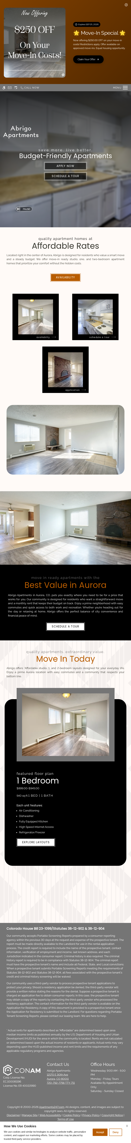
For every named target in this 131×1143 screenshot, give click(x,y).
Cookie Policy (71, 1115)
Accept (100, 1132)
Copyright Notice (112, 1115)
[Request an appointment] (16, 87)
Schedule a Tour (65, 176)
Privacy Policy (91, 1115)
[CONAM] (21, 1070)
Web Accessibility (50, 1115)
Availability (65, 277)
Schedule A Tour (65, 626)
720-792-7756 (61, 1082)
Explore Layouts (36, 842)
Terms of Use (65, 1119)
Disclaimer (13, 1115)
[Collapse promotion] (126, 5)
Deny (116, 1132)
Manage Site (30, 1115)
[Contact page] (10, 87)
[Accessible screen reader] (4, 87)
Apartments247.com (51, 1107)
